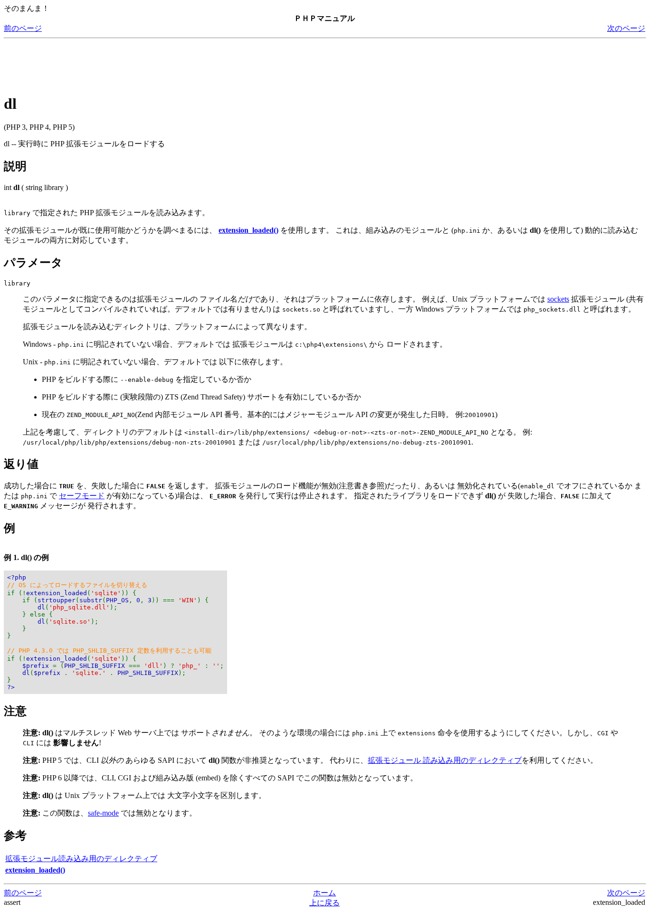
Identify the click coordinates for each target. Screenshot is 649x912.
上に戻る (324, 903)
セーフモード (82, 496)
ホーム (324, 893)
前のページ (23, 28)
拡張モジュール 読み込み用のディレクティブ (445, 760)
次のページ (626, 28)
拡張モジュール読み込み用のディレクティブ (81, 859)
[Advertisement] (177, 63)
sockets (558, 299)
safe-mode (103, 813)
